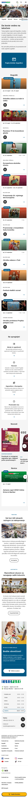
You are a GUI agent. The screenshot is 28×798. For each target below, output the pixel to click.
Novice (15, 19)
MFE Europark (4, 788)
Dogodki (4, 19)
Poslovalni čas (4, 777)
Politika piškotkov (19, 782)
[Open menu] (25, 2)
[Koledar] (5, 105)
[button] (24, 446)
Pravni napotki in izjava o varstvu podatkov (20, 778)
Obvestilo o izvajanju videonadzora (6, 783)
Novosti (10, 19)
